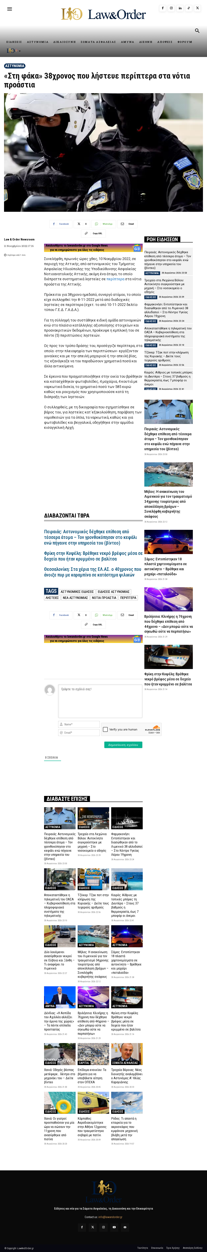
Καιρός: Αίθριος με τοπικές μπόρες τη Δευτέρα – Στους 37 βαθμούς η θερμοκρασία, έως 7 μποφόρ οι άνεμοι (124, 905)
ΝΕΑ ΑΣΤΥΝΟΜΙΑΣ (75, 598)
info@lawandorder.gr (110, 1217)
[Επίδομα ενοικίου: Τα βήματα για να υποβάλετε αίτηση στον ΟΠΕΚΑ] (93, 1054)
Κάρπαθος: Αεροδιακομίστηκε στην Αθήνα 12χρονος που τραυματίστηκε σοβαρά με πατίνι (92, 1126)
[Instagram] (171, 8)
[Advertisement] (93, 468)
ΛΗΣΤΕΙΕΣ (52, 598)
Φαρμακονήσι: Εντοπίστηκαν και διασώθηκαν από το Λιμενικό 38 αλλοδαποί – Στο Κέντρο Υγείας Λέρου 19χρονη (127, 844)
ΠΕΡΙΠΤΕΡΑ (128, 598)
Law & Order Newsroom (19, 239)
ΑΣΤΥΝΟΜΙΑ (14, 66)
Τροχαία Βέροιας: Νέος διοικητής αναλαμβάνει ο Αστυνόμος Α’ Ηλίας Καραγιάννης (127, 1076)
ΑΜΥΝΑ (50, 1006)
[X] (197, 8)
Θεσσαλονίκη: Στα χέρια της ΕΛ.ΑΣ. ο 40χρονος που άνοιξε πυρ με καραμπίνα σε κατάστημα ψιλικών (92, 572)
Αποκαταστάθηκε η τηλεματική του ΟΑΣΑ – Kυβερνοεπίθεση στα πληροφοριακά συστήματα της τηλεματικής (59, 905)
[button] (197, 31)
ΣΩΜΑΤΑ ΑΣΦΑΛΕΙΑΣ (125, 1062)
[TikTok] (188, 8)
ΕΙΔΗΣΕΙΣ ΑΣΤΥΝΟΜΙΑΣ (114, 592)
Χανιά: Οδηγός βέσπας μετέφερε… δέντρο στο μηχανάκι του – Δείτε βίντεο (59, 1076)
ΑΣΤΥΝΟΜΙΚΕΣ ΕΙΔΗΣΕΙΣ (77, 592)
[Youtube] (114, 1227)
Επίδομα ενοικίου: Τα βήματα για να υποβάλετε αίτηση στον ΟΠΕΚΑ (92, 1076)
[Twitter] (93, 1227)
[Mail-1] (125, 1227)
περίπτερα (115, 279)
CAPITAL (84, 1062)
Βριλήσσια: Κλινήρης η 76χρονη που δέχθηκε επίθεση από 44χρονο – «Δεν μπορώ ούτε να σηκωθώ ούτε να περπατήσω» (93, 1023)
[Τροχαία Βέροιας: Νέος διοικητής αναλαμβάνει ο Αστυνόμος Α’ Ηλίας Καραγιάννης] (127, 1054)
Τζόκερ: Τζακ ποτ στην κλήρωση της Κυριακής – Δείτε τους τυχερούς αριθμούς (93, 901)
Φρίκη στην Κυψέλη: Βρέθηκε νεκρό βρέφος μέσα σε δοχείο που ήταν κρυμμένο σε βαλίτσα (93, 556)
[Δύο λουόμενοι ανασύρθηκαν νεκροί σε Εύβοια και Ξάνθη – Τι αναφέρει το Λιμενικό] (60, 936)
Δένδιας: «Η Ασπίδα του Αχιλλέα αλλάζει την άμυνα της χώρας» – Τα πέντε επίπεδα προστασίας (59, 1021)
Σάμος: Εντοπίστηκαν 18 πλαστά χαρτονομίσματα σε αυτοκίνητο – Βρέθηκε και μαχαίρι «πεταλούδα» (126, 962)
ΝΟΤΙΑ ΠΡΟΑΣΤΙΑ (104, 598)
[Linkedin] (180, 8)
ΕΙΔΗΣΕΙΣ (84, 827)
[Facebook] (162, 8)
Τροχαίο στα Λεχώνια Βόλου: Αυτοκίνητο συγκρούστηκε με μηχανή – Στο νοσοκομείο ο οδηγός (92, 842)
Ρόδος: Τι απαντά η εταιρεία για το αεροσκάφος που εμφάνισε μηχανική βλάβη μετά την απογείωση (124, 1128)
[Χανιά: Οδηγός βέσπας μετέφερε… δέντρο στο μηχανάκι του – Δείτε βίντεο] (60, 1054)
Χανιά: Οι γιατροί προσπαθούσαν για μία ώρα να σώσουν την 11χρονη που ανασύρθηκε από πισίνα (59, 1128)
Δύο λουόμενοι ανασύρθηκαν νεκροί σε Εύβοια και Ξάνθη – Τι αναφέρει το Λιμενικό (59, 960)
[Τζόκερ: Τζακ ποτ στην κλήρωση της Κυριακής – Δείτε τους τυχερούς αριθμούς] (93, 879)
